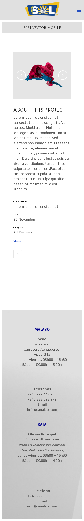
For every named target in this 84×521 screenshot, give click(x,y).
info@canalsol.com (42, 409)
